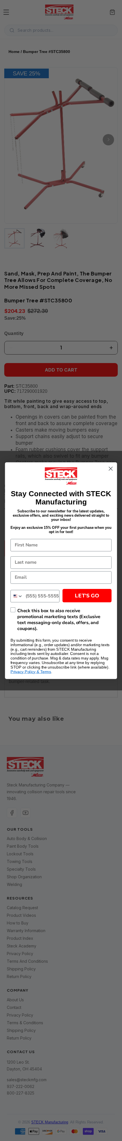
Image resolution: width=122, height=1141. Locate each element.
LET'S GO (87, 596)
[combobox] (17, 596)
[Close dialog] (110, 468)
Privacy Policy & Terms (30, 671)
